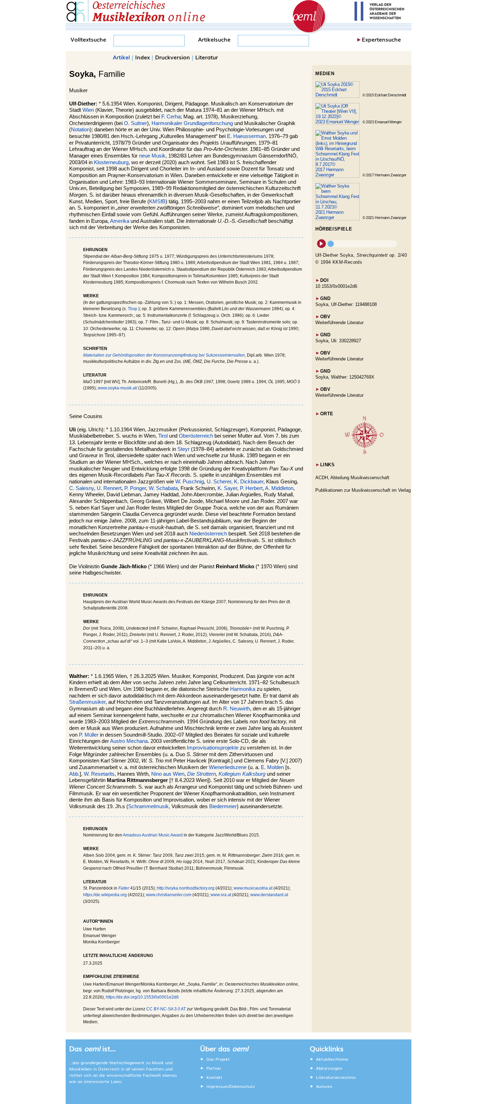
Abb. (74, 774)
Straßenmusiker (87, 702)
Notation (80, 129)
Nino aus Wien (167, 774)
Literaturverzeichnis (336, 1077)
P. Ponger (135, 488)
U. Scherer (219, 481)
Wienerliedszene (228, 767)
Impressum (217, 1086)
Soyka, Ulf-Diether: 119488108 (346, 304)
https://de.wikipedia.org (105, 894)
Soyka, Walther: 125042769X (344, 377)
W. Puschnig (189, 481)
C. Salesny (81, 488)
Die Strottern (201, 774)
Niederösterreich (208, 533)
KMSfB (157, 201)
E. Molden (272, 767)
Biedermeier (223, 806)
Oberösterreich (196, 436)
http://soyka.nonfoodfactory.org (185, 888)
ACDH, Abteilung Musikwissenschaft (352, 477)
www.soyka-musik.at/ (117, 388)
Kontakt (214, 1077)
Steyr (183, 449)
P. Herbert (251, 488)
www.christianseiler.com (168, 894)
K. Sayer (227, 488)
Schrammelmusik (148, 806)
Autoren (324, 1086)
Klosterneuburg (111, 162)
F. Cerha (171, 116)
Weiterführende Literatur (339, 322)
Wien (88, 110)
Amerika (119, 221)
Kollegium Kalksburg (242, 774)
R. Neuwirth (236, 708)
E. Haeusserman (246, 136)
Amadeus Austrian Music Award (153, 835)
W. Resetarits (99, 774)
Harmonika (242, 689)
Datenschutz (242, 1086)
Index (142, 57)
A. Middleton (279, 488)
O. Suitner (135, 123)
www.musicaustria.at (253, 888)
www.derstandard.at (269, 894)
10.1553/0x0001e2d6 (336, 286)
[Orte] (364, 452)
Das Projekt (218, 1059)
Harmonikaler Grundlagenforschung (192, 123)
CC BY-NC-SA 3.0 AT (166, 1009)
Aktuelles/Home (332, 1059)
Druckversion (172, 57)
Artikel (121, 57)
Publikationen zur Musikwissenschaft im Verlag (363, 490)
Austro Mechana (129, 741)
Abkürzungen (329, 1068)
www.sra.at (221, 894)
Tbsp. (133, 308)
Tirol (163, 436)
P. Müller (88, 735)
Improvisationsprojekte (213, 748)
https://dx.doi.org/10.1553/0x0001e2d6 (142, 997)
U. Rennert (109, 488)
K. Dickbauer (248, 481)
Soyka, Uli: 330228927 (338, 340)
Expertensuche (381, 39)
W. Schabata (163, 488)
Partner (213, 1068)
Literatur (206, 57)
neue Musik (152, 156)
